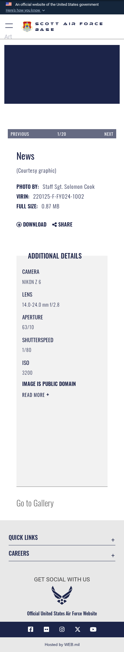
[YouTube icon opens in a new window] (93, 629)
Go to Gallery (35, 502)
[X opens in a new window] (77, 629)
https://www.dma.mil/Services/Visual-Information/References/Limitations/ (57, 476)
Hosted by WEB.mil (62, 644)
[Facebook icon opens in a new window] (30, 629)
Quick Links (23, 537)
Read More (34, 394)
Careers (19, 553)
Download (34, 224)
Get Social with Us (62, 579)
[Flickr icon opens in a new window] (46, 629)
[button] (26, 10)
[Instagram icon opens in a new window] (62, 629)
